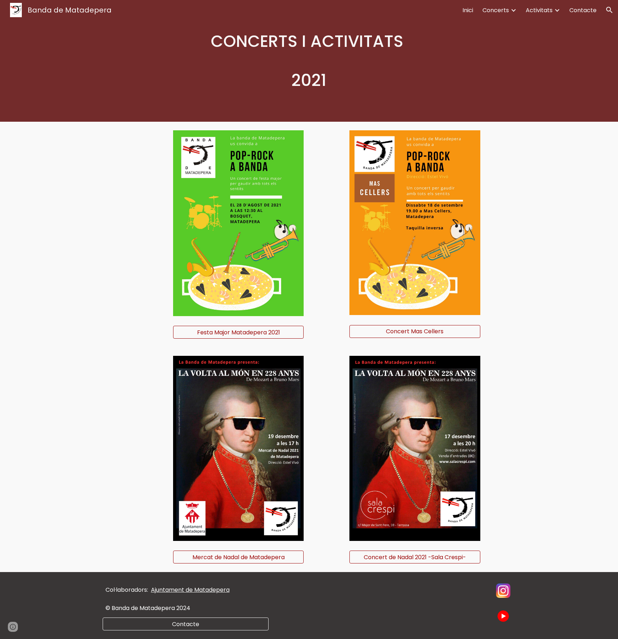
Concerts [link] (495, 10)
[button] (609, 10)
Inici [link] (467, 10)
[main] (309, 61)
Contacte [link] (583, 10)
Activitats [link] (539, 10)
